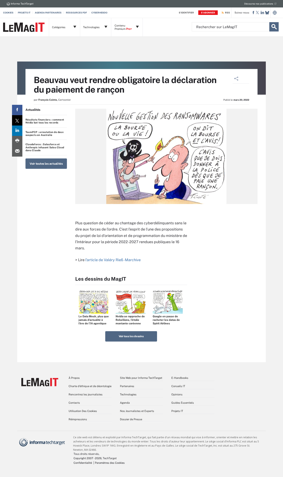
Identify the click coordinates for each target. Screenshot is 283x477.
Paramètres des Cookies (110, 462)
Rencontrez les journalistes (86, 394)
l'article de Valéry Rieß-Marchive (113, 260)
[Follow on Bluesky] (267, 13)
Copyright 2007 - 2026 (88, 458)
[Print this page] (17, 141)
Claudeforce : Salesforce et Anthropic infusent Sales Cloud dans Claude (44, 147)
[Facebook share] (17, 110)
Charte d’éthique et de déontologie (90, 386)
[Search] (274, 26)
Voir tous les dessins (131, 336)
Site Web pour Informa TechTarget (141, 377)
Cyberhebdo (99, 12)
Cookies (8, 12)
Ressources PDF (76, 12)
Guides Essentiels (182, 402)
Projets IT (24, 12)
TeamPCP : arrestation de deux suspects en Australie (44, 133)
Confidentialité (83, 462)
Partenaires (127, 386)
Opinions (177, 394)
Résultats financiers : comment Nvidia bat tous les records (44, 121)
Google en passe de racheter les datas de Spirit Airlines (166, 320)
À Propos (74, 377)
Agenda (125, 402)
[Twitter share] (17, 120)
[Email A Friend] (17, 151)
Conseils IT (178, 386)
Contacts (74, 402)
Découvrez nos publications (258, 3)
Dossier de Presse (131, 419)
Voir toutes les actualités (46, 163)
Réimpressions (78, 419)
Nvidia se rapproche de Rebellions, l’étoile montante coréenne (130, 320)
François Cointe (47, 99)
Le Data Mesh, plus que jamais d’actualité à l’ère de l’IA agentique (94, 320)
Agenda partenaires (48, 12)
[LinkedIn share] (17, 131)
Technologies (128, 394)
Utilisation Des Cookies (83, 411)
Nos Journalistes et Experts (137, 411)
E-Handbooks (179, 377)
